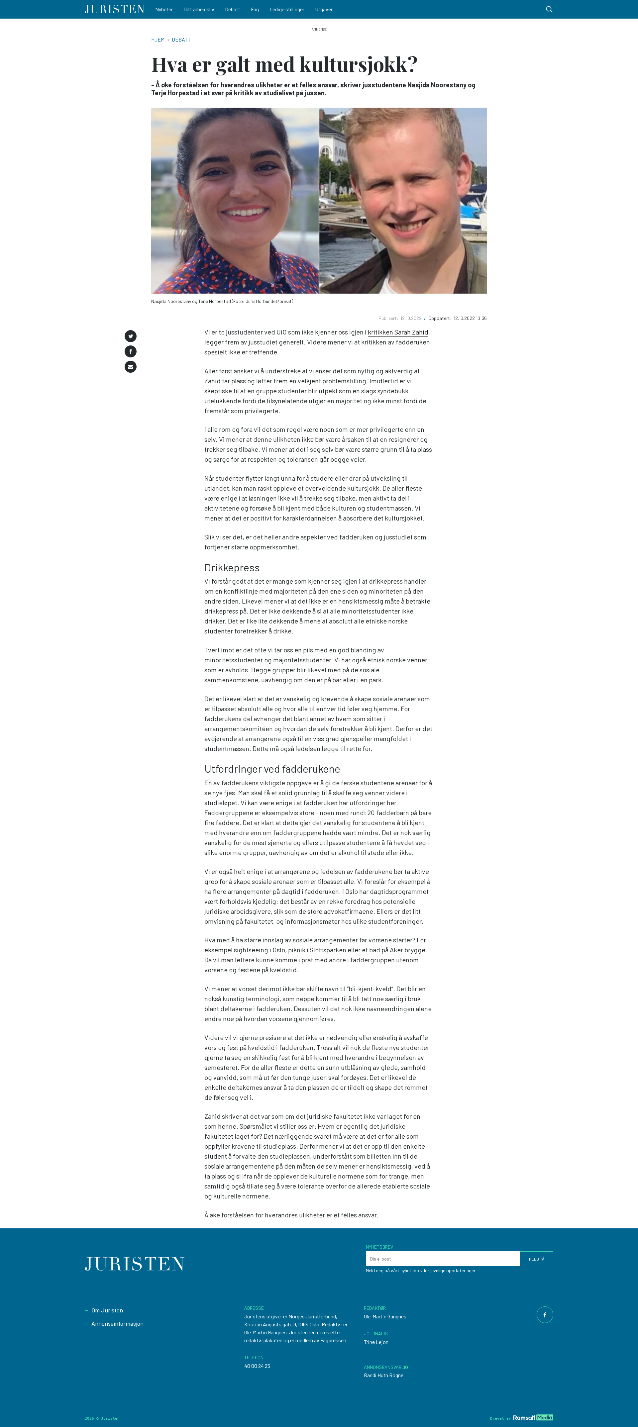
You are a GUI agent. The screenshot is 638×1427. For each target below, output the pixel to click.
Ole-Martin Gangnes (385, 1316)
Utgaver (324, 9)
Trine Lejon (376, 1342)
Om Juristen (107, 1310)
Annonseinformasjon (117, 1323)
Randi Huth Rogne (383, 1375)
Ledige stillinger (286, 9)
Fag (255, 9)
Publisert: (388, 318)
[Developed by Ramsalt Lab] (533, 1417)
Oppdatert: (440, 318)
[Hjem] (115, 9)
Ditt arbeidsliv (198, 9)
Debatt (232, 9)
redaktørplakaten (263, 1340)
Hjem (157, 39)
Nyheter (164, 9)
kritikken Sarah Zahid (398, 332)
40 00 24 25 (257, 1366)
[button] (131, 336)
